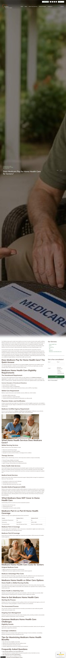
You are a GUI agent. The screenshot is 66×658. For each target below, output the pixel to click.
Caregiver (59, 371)
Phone (58, 361)
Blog (4, 168)
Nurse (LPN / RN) (61, 373)
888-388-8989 (46, 1)
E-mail (49, 368)
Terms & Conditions (54, 380)
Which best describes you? (59, 368)
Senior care (7, 168)
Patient (59, 370)
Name (49, 361)
